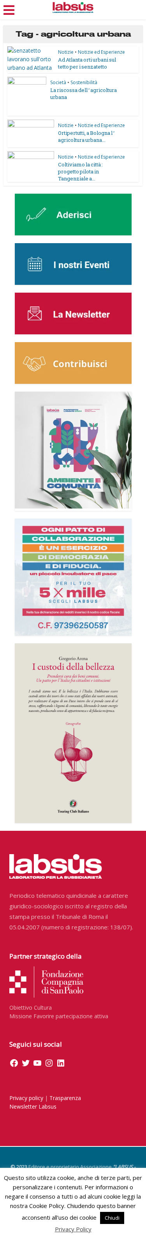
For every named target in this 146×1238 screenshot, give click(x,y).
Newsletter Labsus (32, 1106)
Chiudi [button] (112, 1217)
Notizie (66, 52)
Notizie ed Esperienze (101, 52)
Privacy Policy (73, 1229)
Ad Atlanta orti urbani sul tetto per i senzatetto (87, 63)
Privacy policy (26, 1098)
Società (58, 82)
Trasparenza (65, 1098)
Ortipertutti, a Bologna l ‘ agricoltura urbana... (86, 136)
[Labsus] (73, 7)
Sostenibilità (83, 82)
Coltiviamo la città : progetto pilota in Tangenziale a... (80, 171)
